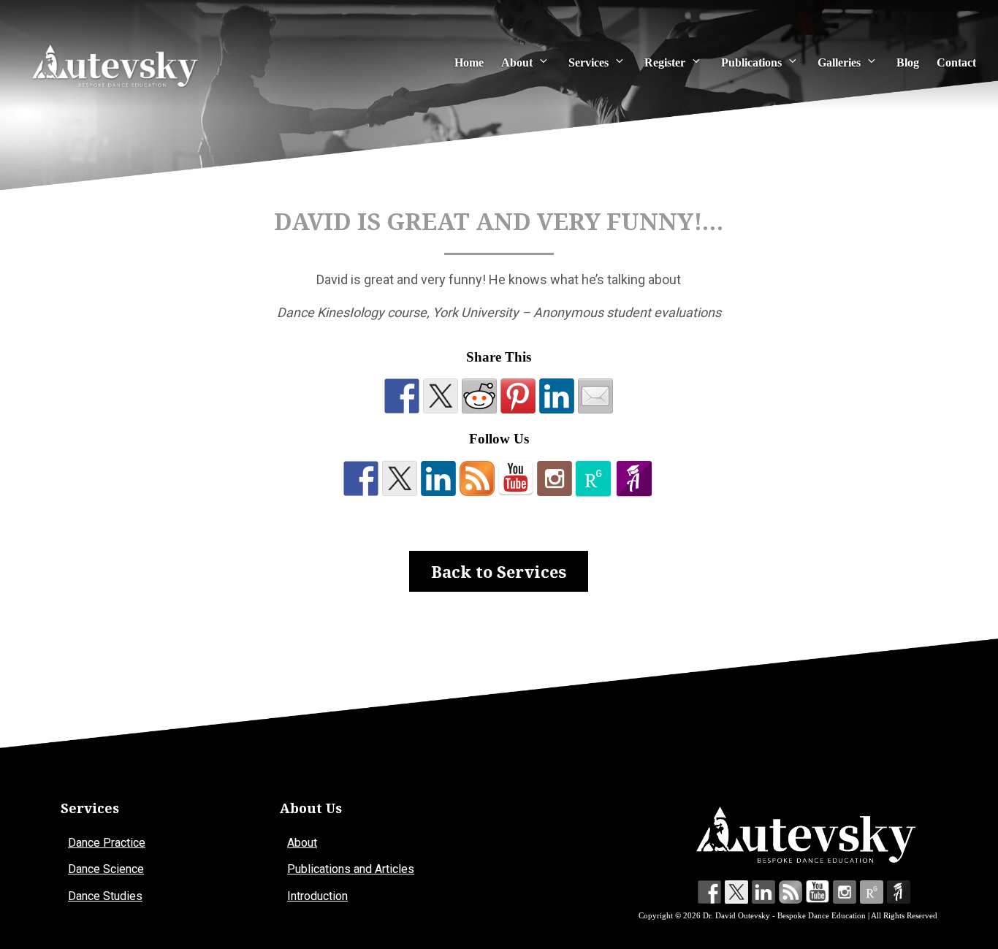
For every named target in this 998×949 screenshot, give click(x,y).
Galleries (839, 62)
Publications (751, 62)
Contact (956, 62)
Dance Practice (106, 843)
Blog (907, 62)
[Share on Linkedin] (556, 395)
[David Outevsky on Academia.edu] (634, 478)
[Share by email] (595, 395)
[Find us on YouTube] (515, 478)
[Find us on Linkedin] (438, 478)
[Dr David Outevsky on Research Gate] (593, 478)
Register (664, 62)
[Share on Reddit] (479, 395)
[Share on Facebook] (401, 395)
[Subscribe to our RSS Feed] (477, 478)
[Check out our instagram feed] (554, 478)
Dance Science (106, 869)
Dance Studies (105, 896)
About (517, 62)
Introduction (317, 896)
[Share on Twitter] (440, 395)
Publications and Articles (350, 869)
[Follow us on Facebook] (360, 478)
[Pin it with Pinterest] (518, 395)
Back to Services (498, 571)
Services (588, 62)
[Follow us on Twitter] (399, 478)
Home (469, 62)
